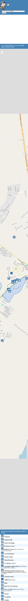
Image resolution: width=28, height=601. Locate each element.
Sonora (12, 47)
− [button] (2, 53)
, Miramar (10, 563)
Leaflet (7, 528)
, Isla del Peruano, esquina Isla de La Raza (13, 572)
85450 (22, 45)
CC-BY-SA (26, 528)
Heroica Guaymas (5, 47)
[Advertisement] (14, 29)
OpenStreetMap (16, 528)
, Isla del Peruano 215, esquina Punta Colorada (14, 567)
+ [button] (2, 51)
